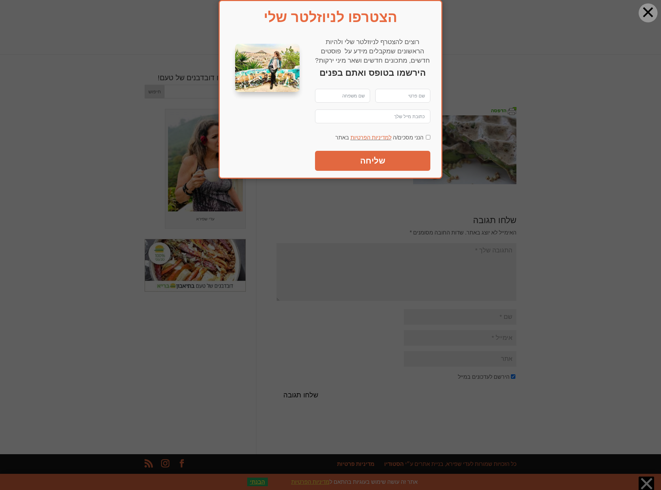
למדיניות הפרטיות (370, 137)
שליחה (372, 160)
